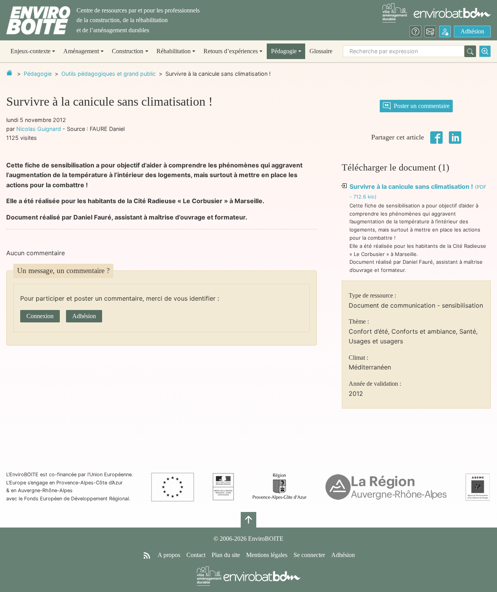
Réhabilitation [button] (173, 51)
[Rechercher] (470, 51)
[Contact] (430, 31)
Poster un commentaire (422, 106)
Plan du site (226, 555)
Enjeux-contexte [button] (30, 51)
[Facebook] (436, 137)
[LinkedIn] (455, 137)
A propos (169, 555)
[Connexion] (445, 31)
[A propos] (415, 31)
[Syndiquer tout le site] (146, 555)
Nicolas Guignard (38, 128)
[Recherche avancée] (485, 51)
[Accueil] (38, 20)
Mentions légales (266, 555)
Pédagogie (38, 73)
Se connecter (309, 555)
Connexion (40, 316)
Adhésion (472, 31)
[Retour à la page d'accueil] (9, 73)
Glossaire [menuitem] (320, 51)
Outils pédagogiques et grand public (108, 73)
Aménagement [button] (81, 51)
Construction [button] (127, 51)
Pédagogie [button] (284, 51)
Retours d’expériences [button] (230, 51)
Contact (195, 555)
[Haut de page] (248, 520)
